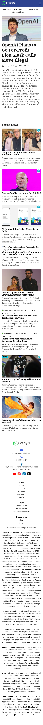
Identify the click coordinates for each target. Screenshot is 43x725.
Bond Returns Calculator (22, 588)
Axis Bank (11, 673)
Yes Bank (36, 678)
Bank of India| (9, 681)
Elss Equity (33, 707)
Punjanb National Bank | (12, 686)
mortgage (7, 640)
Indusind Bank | (22, 684)
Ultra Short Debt (33, 699)
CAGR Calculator (29, 567)
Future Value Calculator (21, 585)
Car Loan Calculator (20, 548)
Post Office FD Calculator (21, 598)
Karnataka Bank (29, 692)
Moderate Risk (27, 712)
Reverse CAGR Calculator (22, 604)
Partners (21, 491)
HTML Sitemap (21, 494)
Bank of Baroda (25, 678)
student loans (20, 650)
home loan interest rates (26, 629)
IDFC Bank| (12, 689)
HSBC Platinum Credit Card (13, 619)
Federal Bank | (34, 684)
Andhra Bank (30, 676)
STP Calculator (30, 606)
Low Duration (35, 715)
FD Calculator (11, 540)
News (9, 10)
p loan (11, 650)
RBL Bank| (26, 686)
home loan (34, 637)
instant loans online (11, 658)
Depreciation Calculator (25, 551)
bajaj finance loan (24, 666)
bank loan (17, 652)
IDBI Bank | (20, 689)
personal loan (21, 647)
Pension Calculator (32, 554)
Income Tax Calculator (22, 532)
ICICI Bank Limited (23, 673)
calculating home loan (22, 634)
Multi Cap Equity (15, 704)
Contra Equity (36, 710)
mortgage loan (18, 640)
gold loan (8, 660)
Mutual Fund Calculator (20, 538)
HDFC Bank (8, 676)
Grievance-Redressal (21, 512)
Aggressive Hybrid (9, 702)
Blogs (21, 520)
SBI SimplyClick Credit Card (23, 622)
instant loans (33, 650)
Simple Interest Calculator (13, 546)
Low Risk (37, 712)
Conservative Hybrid (24, 702)
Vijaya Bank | (18, 692)
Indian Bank (35, 673)
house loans (30, 640)
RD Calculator (23, 540)
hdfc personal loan (20, 660)
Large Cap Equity (29, 704)
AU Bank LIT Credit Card (19, 611)
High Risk (17, 712)
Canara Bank (19, 676)
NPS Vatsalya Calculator (24, 596)
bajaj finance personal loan (25, 663)
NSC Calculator (18, 554)
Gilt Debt (35, 696)
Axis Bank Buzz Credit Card (27, 624)
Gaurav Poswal (23, 65)
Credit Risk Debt (9, 699)
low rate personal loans (29, 658)
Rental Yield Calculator (25, 590)
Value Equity (7, 712)
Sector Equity (24, 710)
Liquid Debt (21, 699)
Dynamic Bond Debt (23, 696)
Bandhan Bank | (30, 689)
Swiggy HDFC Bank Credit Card (27, 616)
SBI (37, 676)
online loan (7, 652)
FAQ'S (21, 497)
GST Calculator (32, 543)
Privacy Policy (21, 509)
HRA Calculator (20, 535)
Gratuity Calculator (10, 556)
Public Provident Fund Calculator (16, 559)
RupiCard (11, 616)
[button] (39, 3)
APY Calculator (21, 564)
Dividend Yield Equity (10, 710)
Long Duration (8, 715)
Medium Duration (22, 715)
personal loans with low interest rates (24, 655)
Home (4, 10)
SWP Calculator (19, 543)
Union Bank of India (10, 678)
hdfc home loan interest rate (29, 642)
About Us (21, 488)
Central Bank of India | (25, 681)
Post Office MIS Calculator (29, 556)
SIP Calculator (36, 538)
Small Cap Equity (21, 707)
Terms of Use (21, 506)
